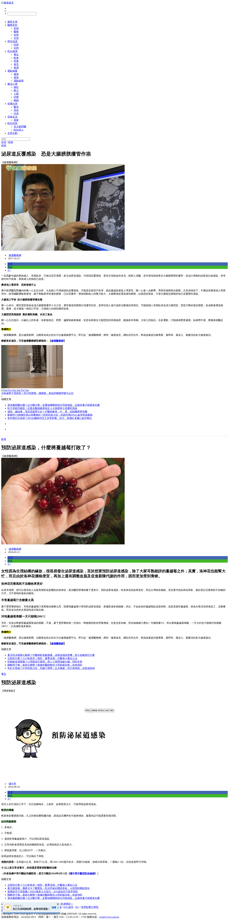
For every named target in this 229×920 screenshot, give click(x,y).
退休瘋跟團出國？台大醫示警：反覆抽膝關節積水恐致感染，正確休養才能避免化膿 (53, 405)
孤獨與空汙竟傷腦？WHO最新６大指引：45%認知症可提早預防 (42, 891)
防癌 (16, 44)
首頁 (3, 142)
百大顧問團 (20, 126)
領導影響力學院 (89, 907)
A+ (9, 270)
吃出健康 (12, 51)
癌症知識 (12, 41)
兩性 (16, 87)
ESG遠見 (68, 907)
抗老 (16, 113)
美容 (16, 110)
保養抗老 (12, 103)
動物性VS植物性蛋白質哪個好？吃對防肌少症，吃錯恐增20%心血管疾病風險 (50, 415)
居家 (16, 120)
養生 (16, 54)
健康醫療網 (15, 255)
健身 (16, 74)
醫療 (16, 31)
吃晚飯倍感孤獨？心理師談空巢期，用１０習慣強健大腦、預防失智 (44, 661)
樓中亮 (12, 783)
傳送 (9, 267)
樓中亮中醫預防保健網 (82, 873)
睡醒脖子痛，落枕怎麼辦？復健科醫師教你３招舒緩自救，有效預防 (44, 665)
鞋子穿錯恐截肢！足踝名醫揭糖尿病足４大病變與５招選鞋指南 (42, 408)
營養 (16, 61)
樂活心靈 (12, 84)
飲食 (16, 57)
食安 (16, 64)
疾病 (16, 28)
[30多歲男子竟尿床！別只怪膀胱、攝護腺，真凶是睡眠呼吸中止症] (114, 367)
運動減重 (12, 71)
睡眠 (16, 100)
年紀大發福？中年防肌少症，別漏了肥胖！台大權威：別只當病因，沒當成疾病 (51, 668)
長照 (16, 35)
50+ (77, 907)
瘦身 (16, 77)
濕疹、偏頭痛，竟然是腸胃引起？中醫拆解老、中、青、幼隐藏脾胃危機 (47, 411)
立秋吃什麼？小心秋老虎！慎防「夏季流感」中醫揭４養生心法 (42, 658)
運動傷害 (19, 80)
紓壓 (16, 97)
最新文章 (12, 21)
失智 (16, 38)
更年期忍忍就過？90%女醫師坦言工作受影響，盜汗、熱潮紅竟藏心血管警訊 (49, 418)
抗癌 (16, 48)
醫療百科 (12, 25)
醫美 (16, 107)
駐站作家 (12, 123)
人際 (16, 93)
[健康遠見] (7, 2)
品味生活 (12, 116)
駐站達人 (19, 130)
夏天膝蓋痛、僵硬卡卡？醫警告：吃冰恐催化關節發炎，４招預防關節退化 (48, 888)
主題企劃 (12, 133)
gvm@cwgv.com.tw (109, 917)
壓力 (16, 90)
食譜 (16, 67)
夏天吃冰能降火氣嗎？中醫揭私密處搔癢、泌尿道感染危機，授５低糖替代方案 (51, 655)
